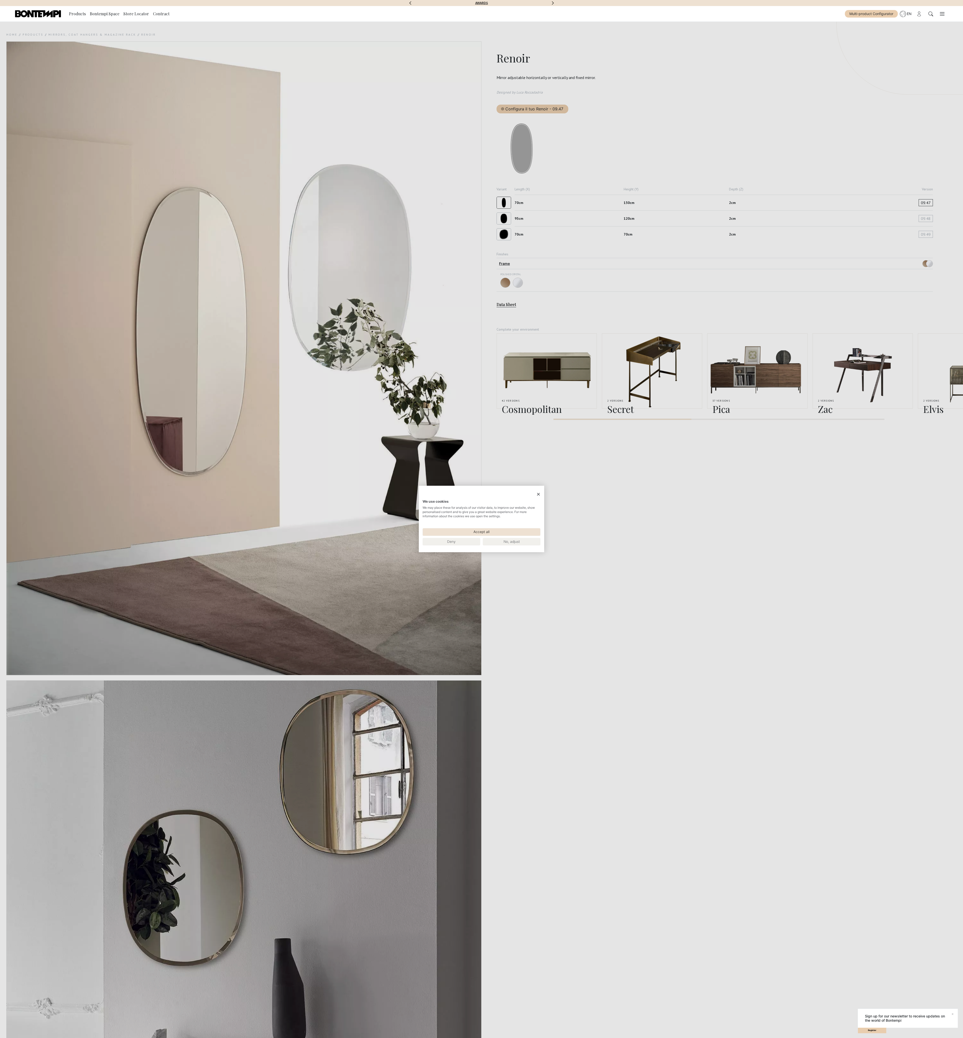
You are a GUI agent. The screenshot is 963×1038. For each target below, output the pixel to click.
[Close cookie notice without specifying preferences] (538, 494)
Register (872, 1030)
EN (909, 14)
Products (77, 13)
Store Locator (136, 13)
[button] (410, 3)
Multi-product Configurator (871, 14)
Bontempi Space (481, 3)
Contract (161, 13)
